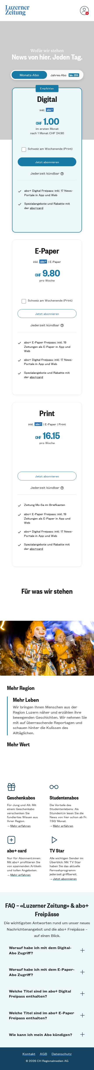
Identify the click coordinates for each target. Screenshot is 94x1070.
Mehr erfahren (20, 826)
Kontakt (29, 1054)
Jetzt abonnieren (65, 879)
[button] (47, 687)
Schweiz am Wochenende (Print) (50, 148)
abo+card (36, 208)
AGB (43, 1054)
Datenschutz (62, 1054)
